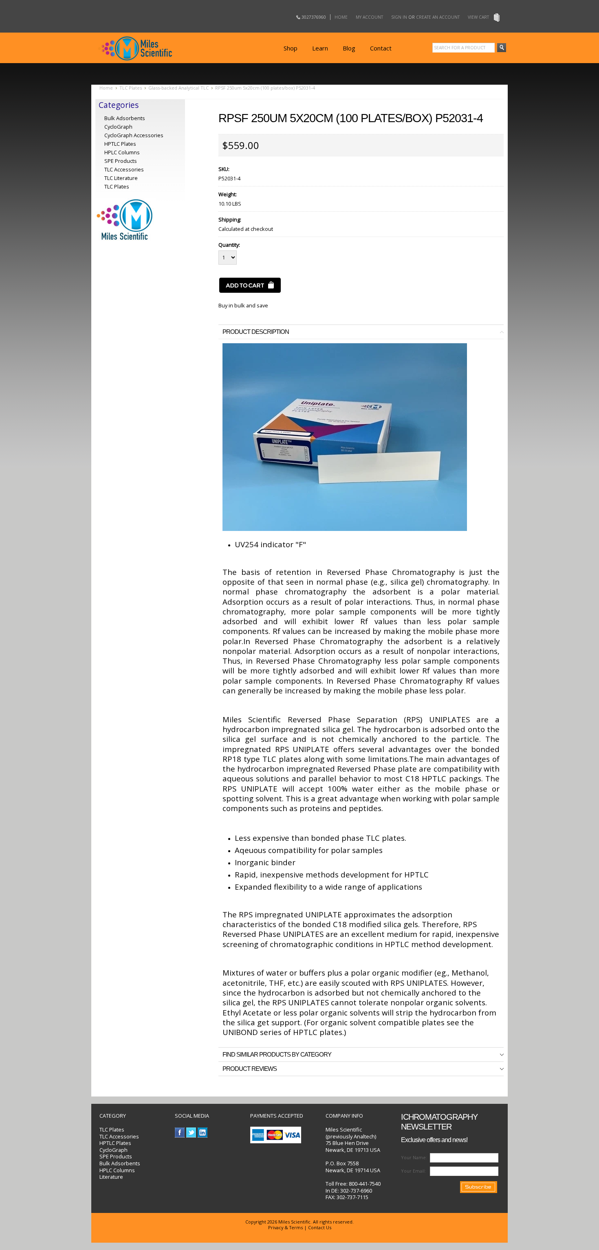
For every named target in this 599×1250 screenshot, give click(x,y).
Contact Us (319, 1227)
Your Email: (413, 1171)
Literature (111, 1176)
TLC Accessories (124, 169)
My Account (369, 17)
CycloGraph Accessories (133, 135)
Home (341, 17)
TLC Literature (121, 178)
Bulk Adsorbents (124, 118)
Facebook (180, 1132)
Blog (349, 48)
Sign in (399, 17)
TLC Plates (130, 88)
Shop (290, 48)
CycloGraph (118, 126)
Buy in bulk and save (243, 305)
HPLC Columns (122, 152)
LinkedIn (203, 1132)
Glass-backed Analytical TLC (178, 88)
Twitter (191, 1132)
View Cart (478, 17)
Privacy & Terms (285, 1227)
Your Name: (414, 1157)
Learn (320, 48)
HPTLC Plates (115, 1143)
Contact (381, 48)
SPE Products (120, 160)
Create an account (438, 17)
